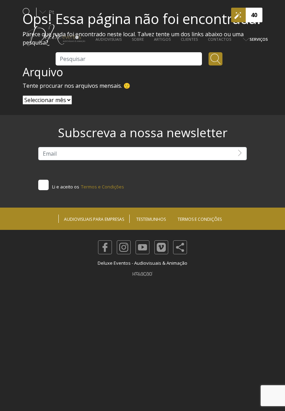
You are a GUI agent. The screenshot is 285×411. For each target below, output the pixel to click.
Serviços (259, 39)
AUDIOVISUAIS (109, 39)
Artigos (162, 39)
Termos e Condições (102, 187)
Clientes (189, 39)
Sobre (138, 39)
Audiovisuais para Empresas (94, 219)
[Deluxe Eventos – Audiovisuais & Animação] (54, 39)
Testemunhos (151, 219)
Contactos (219, 39)
